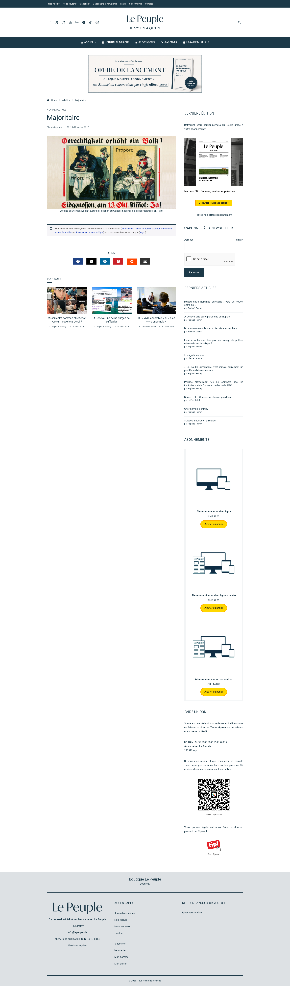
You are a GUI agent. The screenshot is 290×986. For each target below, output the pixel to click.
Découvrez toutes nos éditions (214, 203)
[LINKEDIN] (105, 261)
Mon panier (120, 963)
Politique (61, 110)
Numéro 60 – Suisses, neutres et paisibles (209, 191)
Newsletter (120, 950)
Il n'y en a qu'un (145, 28)
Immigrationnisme (194, 355)
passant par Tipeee (194, 831)
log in (142, 232)
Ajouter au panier (213, 524)
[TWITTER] (91, 261)
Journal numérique (124, 913)
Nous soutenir (122, 926)
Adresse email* (213, 239)
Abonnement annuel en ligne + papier (140, 228)
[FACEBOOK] (78, 261)
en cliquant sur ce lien (219, 769)
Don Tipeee (213, 854)
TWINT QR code (214, 814)
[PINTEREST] (118, 261)
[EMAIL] (145, 261)
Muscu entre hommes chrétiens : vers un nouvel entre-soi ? (67, 319)
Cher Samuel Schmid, (196, 408)
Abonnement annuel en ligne (89, 232)
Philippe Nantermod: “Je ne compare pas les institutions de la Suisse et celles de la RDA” (213, 383)
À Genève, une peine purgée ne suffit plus (111, 319)
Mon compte (121, 956)
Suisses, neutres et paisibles (200, 420)
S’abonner (120, 943)
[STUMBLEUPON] (132, 262)
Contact (118, 933)
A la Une (51, 110)
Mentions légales (77, 945)
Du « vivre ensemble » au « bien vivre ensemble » (156, 319)
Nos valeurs (121, 919)
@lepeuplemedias (192, 912)
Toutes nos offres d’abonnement (213, 214)
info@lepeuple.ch (77, 932)
